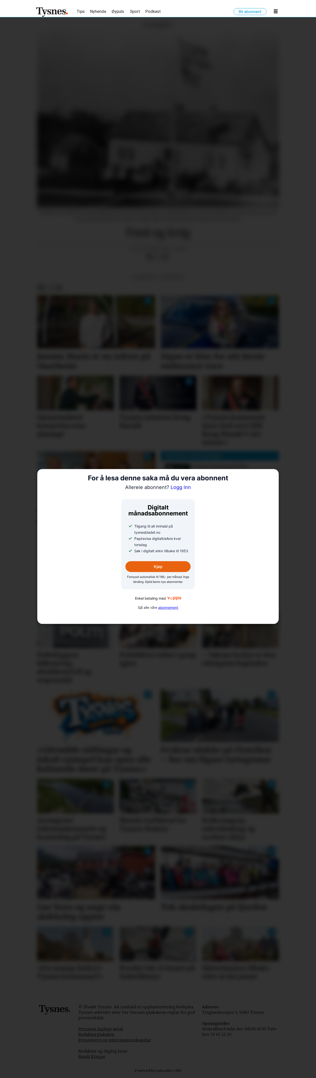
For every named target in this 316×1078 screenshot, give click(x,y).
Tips (81, 11)
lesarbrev (144, 277)
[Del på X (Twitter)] (157, 257)
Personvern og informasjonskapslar (114, 1039)
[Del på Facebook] (150, 257)
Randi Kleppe (91, 1056)
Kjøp (158, 566)
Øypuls (118, 11)
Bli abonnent (250, 11)
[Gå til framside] (52, 11)
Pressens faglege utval (100, 1028)
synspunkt (172, 277)
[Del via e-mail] (165, 257)
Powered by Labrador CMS (158, 1070)
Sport (135, 11)
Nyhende (98, 11)
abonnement (168, 608)
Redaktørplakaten (96, 1034)
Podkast (153, 11)
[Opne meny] (275, 12)
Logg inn (158, 487)
